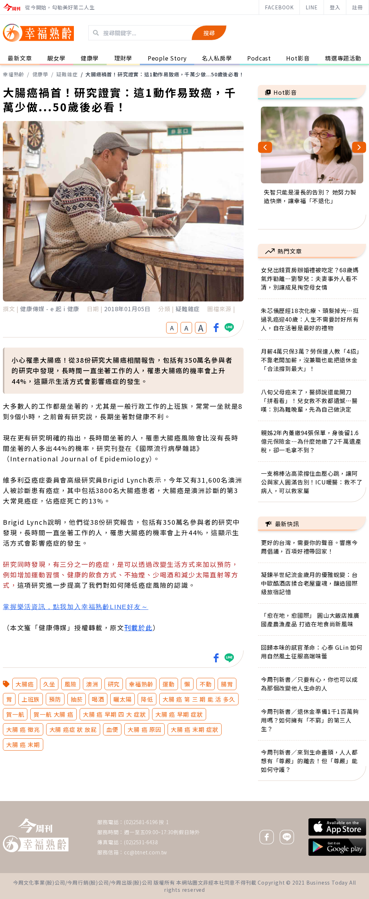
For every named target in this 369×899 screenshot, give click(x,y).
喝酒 (98, 699)
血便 (112, 729)
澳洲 (92, 684)
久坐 (49, 684)
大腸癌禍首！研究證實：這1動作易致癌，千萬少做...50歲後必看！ (164, 74)
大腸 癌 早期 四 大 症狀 (114, 714)
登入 (335, 7)
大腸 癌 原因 (144, 729)
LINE (312, 7)
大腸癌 (24, 684)
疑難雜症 (66, 74)
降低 (147, 699)
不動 (206, 684)
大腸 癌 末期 (23, 744)
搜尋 (209, 32)
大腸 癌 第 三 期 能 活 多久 (199, 699)
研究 (114, 684)
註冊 (357, 7)
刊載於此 (138, 627)
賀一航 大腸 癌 (53, 714)
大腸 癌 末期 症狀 (194, 729)
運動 (169, 684)
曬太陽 (123, 699)
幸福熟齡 (13, 74)
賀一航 (15, 714)
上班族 (31, 699)
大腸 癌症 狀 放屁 (73, 729)
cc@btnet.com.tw (145, 852)
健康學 (40, 74)
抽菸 (77, 699)
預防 (55, 699)
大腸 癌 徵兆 (23, 729)
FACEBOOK (279, 7)
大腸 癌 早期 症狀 (179, 714)
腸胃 (227, 684)
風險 (71, 684)
